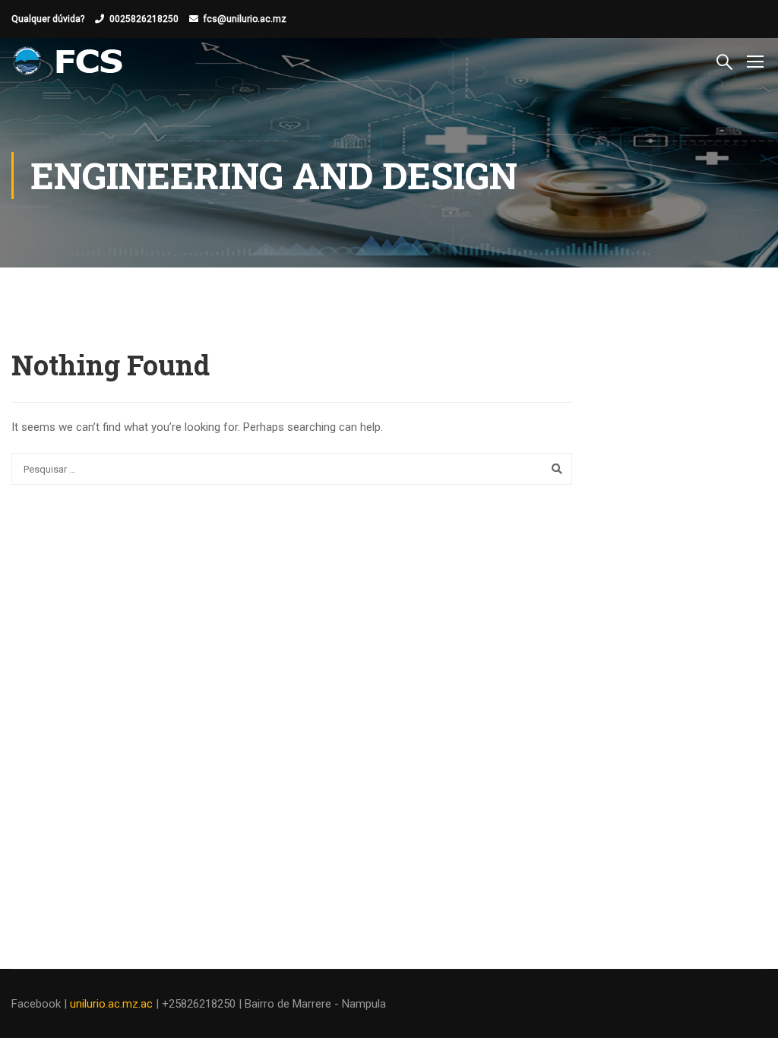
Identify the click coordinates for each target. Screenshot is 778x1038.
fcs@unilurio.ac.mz (245, 19)
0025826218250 (144, 19)
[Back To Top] (747, 1011)
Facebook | (40, 1004)
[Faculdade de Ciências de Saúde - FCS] (69, 61)
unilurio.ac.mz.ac (111, 1004)
